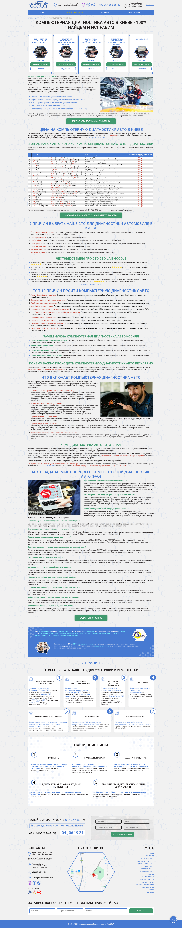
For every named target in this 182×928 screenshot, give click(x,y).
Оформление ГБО (145, 871)
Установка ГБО (146, 858)
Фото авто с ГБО (148, 887)
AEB (43, 700)
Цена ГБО (105, 12)
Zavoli (38, 700)
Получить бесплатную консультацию (91, 121)
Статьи (151, 890)
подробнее (40, 69)
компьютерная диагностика (52, 633)
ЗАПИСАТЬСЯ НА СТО (40, 64)
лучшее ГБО (46, 694)
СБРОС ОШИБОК (142, 39)
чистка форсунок (71, 633)
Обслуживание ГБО (144, 861)
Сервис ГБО (43, 12)
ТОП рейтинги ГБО (135, 12)
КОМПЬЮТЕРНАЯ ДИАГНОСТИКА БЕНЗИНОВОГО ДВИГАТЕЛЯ (40, 40)
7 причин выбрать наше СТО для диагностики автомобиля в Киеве (58, 100)
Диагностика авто (74, 12)
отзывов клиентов (101, 646)
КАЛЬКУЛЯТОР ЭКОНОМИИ (145, 884)
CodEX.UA (110, 924)
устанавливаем (44, 631)
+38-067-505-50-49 (109, 5)
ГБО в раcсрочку (148, 877)
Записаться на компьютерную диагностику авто (91, 215)
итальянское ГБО (64, 631)
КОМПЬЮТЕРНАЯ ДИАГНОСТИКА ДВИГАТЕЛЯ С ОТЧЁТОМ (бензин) (66, 41)
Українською (150, 5)
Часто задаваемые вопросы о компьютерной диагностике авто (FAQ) (59, 109)
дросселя (83, 633)
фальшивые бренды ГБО (39, 690)
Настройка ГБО (146, 869)
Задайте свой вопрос (91, 618)
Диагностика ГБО (145, 863)
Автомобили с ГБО (116, 696)
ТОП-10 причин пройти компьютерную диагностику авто (54, 103)
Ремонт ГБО (147, 866)
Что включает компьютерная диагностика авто (50, 106)
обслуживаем (88, 631)
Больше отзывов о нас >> (91, 284)
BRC (33, 700)
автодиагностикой (85, 644)
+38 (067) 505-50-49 (97, 138)
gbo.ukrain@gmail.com (45, 878)
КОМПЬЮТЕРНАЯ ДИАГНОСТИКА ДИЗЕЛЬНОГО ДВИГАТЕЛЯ (91, 40)
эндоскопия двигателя (97, 633)
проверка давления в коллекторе (64, 635)
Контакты (150, 892)
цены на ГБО (34, 702)
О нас (152, 853)
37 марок (122, 631)
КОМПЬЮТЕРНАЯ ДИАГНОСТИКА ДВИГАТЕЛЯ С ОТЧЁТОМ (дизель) (116, 41)
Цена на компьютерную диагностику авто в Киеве (51, 97)
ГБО (75, 644)
